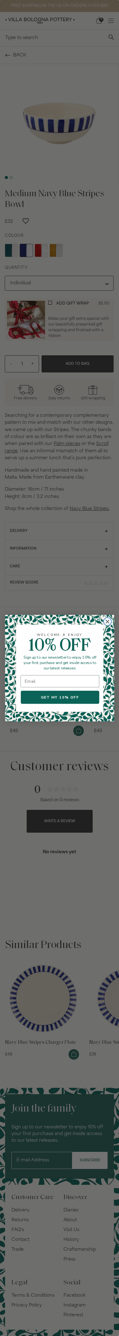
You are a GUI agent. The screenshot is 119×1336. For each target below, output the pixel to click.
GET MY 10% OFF (60, 696)
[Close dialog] (107, 621)
